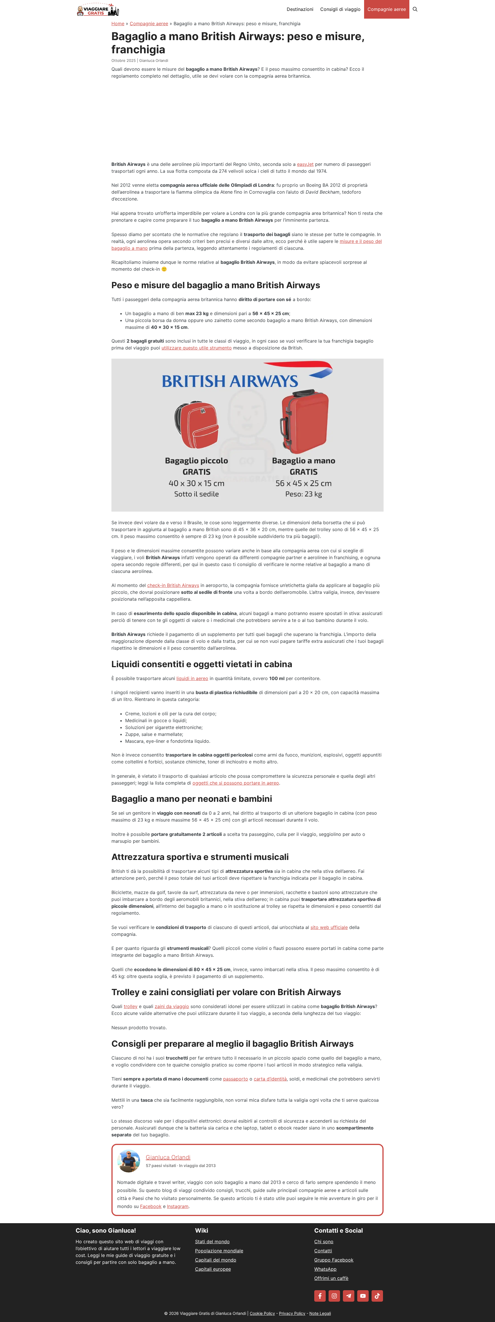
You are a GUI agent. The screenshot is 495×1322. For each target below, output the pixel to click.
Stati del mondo (212, 1241)
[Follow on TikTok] (377, 1296)
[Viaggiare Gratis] (98, 9)
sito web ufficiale (329, 927)
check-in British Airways (173, 585)
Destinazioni (300, 9)
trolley (131, 1006)
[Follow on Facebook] (320, 1296)
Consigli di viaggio (340, 9)
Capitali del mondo (215, 1260)
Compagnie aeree (387, 9)
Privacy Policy (292, 1313)
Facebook (151, 1206)
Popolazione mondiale (219, 1251)
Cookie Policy (262, 1313)
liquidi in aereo (192, 678)
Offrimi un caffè (331, 1278)
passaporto (235, 1079)
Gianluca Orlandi (168, 1157)
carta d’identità (270, 1079)
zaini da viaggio (172, 1006)
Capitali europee (213, 1269)
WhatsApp (325, 1269)
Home (117, 23)
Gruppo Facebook (333, 1260)
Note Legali (320, 1313)
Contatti (323, 1251)
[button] (415, 9)
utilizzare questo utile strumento (197, 348)
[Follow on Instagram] (334, 1296)
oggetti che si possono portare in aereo (235, 783)
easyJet (305, 164)
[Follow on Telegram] (348, 1296)
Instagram (177, 1206)
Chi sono (323, 1241)
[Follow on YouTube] (363, 1296)
